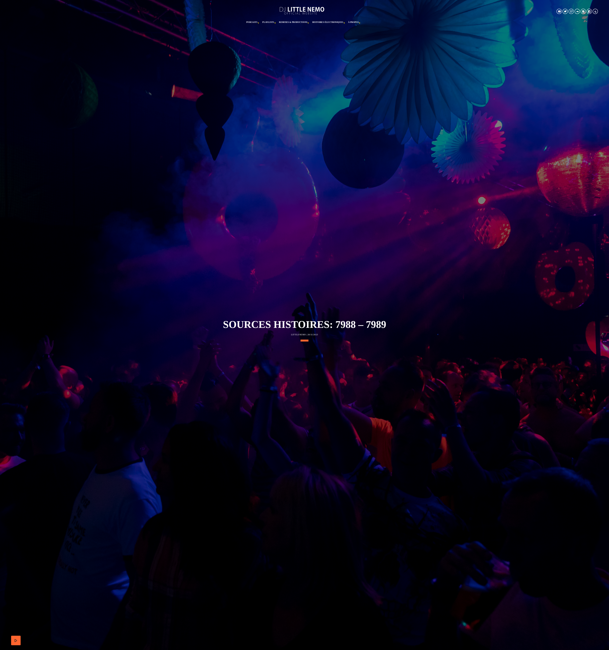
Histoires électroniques (327, 22)
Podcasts (252, 22)
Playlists (268, 22)
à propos (353, 22)
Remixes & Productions (293, 22)
